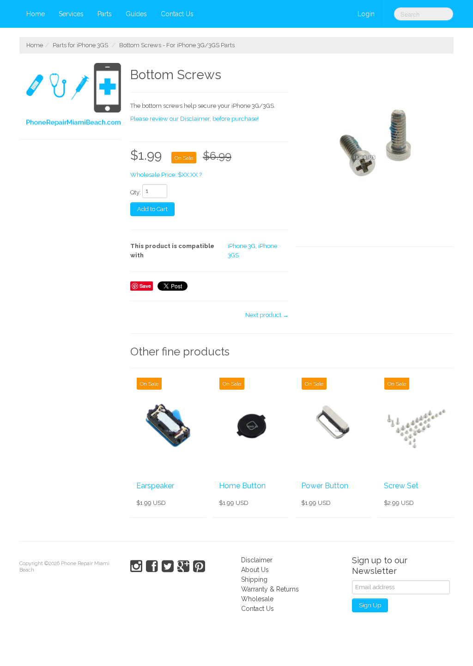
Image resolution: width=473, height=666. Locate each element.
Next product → (267, 314)
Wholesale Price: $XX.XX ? (166, 174)
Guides (136, 14)
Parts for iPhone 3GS (80, 45)
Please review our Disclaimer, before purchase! (194, 118)
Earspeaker (155, 485)
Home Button (242, 485)
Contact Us (177, 14)
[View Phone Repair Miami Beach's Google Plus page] (183, 566)
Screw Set (401, 485)
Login (366, 14)
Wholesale (257, 599)
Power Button (324, 485)
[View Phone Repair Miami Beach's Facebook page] (152, 566)
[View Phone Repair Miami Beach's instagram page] (136, 566)
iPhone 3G (241, 246)
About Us (255, 569)
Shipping (254, 579)
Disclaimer (257, 560)
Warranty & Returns (270, 589)
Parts (104, 14)
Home (35, 14)
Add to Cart (152, 208)
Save (145, 285)
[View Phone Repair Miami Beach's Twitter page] (168, 566)
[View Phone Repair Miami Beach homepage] (73, 96)
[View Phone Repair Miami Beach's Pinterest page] (199, 566)
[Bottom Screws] (374, 155)
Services (71, 14)
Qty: (135, 192)
